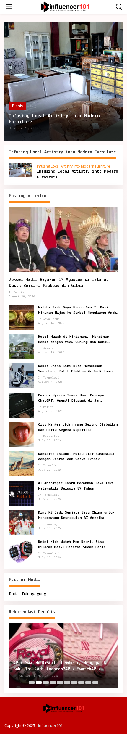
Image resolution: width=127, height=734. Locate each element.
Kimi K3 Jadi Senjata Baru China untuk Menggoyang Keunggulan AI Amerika (76, 515)
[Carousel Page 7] (74, 682)
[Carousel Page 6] (67, 682)
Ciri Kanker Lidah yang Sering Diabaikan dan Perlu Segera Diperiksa (78, 427)
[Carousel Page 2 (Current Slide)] (39, 682)
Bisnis (17, 106)
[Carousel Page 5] (60, 682)
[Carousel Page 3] (46, 682)
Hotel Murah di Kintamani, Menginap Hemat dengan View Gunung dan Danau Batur (73, 340)
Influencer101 (50, 725)
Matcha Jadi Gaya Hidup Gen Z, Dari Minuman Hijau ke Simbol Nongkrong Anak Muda (77, 310)
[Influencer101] (64, 6)
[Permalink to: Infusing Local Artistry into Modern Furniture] (63, 81)
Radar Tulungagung (27, 593)
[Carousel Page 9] (88, 682)
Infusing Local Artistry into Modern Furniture (54, 118)
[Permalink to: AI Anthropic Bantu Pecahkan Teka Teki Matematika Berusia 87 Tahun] (21, 492)
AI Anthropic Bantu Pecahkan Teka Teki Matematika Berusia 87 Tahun (76, 485)
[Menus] (9, 7)
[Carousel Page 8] (81, 682)
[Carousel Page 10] (95, 682)
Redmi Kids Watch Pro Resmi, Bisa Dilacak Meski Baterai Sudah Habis (72, 544)
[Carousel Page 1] (32, 682)
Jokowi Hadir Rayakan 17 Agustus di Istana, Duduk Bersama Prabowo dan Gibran (58, 282)
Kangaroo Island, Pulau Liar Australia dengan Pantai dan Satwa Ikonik (76, 456)
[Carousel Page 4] (53, 682)
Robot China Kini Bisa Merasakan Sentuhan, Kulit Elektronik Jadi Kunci (76, 368)
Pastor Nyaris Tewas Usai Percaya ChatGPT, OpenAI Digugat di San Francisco (71, 398)
